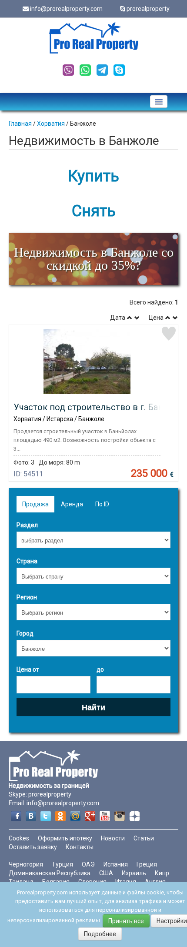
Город (25, 633)
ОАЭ (88, 864)
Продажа (35, 504)
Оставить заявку (33, 846)
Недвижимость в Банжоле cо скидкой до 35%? (94, 258)
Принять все (126, 920)
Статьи (144, 838)
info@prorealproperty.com (66, 8)
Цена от (28, 669)
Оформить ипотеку (65, 838)
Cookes (19, 838)
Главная (20, 123)
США (106, 873)
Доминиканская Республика (49, 873)
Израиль (134, 873)
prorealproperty (148, 8)
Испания (116, 864)
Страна (27, 561)
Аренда (72, 504)
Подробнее (100, 933)
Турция (62, 864)
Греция (147, 864)
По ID (102, 504)
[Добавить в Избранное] (169, 334)
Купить (93, 176)
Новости (113, 838)
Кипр (162, 873)
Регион (27, 597)
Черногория (26, 864)
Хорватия (51, 123)
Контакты (80, 846)
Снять (94, 211)
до (100, 669)
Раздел (27, 525)
